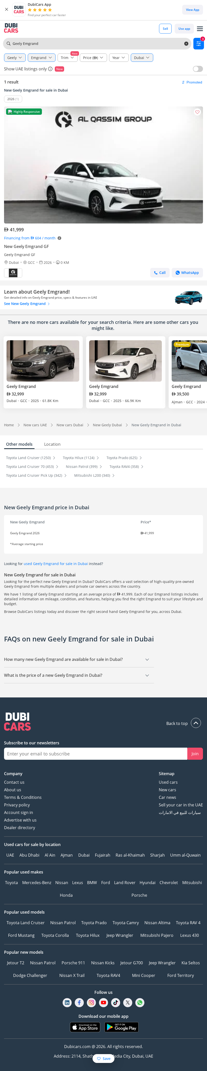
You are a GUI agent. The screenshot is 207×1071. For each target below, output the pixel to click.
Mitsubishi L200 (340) (92, 475)
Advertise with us (20, 820)
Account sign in (18, 812)
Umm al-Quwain (185, 855)
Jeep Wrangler (120, 935)
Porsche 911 (73, 963)
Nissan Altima (157, 922)
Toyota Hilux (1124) (79, 457)
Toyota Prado (94, 922)
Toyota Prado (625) (122, 457)
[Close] (6, 9)
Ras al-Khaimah (130, 855)
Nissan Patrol (63, 922)
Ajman (67, 855)
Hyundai (148, 882)
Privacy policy (17, 805)
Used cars (168, 782)
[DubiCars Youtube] (103, 1002)
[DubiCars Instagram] (91, 1002)
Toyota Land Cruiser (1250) (29, 457)
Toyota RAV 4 (188, 922)
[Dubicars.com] (103, 722)
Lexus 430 (189, 935)
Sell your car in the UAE (181, 805)
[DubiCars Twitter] (128, 1002)
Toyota (11, 882)
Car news (167, 797)
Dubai (84, 855)
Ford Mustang (21, 935)
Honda (66, 895)
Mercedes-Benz (36, 882)
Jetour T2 (15, 963)
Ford (105, 882)
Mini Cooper (143, 975)
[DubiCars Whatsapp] (140, 1002)
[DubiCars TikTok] (115, 1002)
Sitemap (166, 773)
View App (192, 10)
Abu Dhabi (29, 855)
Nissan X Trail (72, 975)
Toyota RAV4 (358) (125, 466)
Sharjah (157, 855)
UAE (10, 855)
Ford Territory (180, 975)
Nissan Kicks (103, 963)
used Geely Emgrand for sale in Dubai (56, 563)
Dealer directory (19, 827)
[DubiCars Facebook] (79, 1002)
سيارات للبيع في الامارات (180, 812)
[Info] (50, 68)
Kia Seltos (191, 963)
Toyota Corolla (55, 935)
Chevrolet (169, 882)
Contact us (14, 782)
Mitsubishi (192, 882)
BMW (92, 882)
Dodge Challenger (30, 975)
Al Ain (50, 855)
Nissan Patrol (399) (82, 466)
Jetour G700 (131, 963)
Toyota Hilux (87, 935)
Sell (165, 28)
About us (12, 790)
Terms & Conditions (23, 797)
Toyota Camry (126, 922)
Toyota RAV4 (108, 975)
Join (195, 753)
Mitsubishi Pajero (156, 935)
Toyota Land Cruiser (26, 922)
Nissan (61, 882)
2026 (10, 99)
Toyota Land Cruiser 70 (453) (30, 466)
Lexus (77, 882)
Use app (184, 28)
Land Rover (125, 882)
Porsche (139, 895)
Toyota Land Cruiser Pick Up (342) (34, 475)
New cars (167, 790)
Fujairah (102, 855)
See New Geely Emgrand (25, 303)
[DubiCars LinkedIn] (67, 1002)
